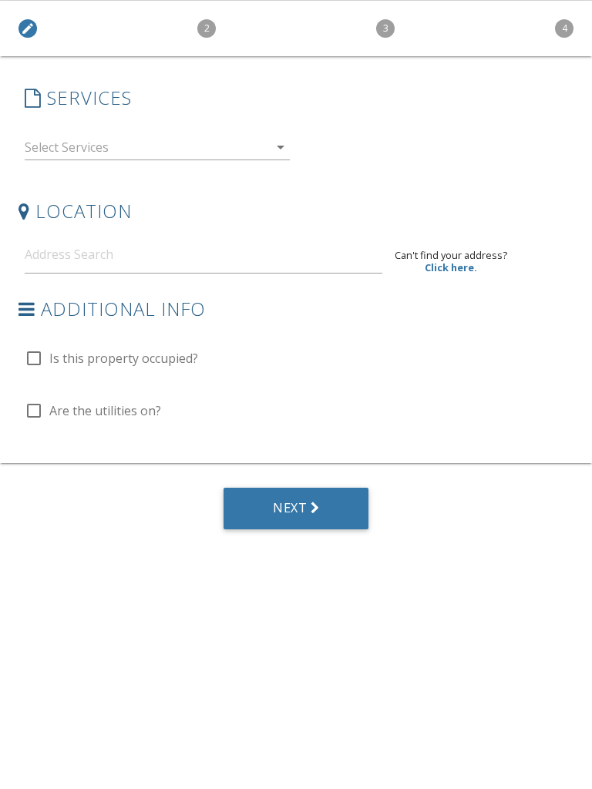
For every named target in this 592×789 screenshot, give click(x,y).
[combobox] (157, 151)
